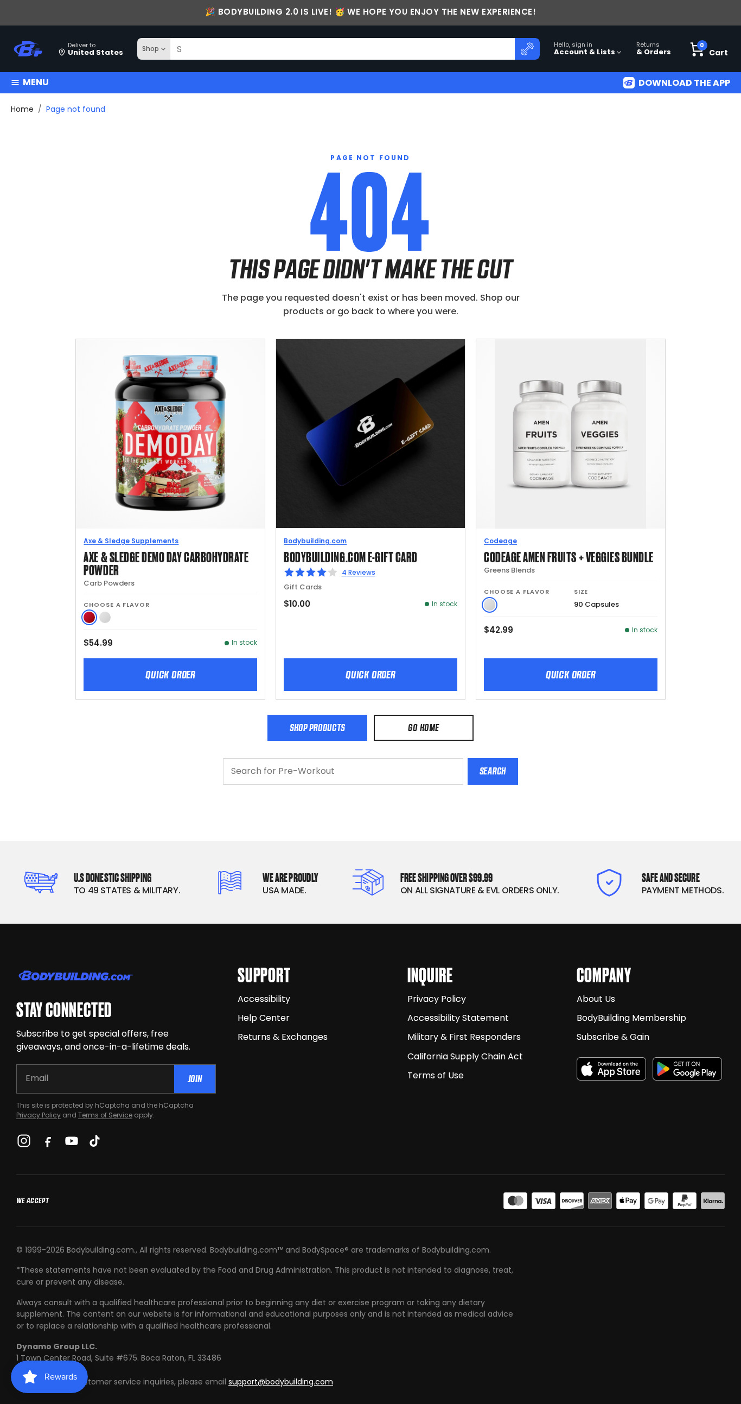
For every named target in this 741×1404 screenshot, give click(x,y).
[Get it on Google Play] (687, 1069)
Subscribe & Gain (613, 1037)
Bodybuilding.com (315, 540)
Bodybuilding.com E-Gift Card (351, 556)
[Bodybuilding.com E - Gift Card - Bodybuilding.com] (370, 433)
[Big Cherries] (89, 617)
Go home (423, 727)
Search (493, 771)
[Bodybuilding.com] (28, 49)
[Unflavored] (105, 617)
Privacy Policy (38, 1115)
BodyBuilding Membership (631, 1018)
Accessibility (264, 999)
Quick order (170, 674)
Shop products (317, 727)
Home (22, 109)
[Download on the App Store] (611, 1069)
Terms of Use (435, 1075)
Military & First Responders (464, 1037)
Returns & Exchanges (283, 1037)
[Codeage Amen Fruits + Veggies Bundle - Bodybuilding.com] (570, 433)
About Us (596, 999)
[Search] (527, 49)
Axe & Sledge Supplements (131, 540)
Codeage (500, 540)
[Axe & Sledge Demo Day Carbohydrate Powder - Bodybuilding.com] (170, 433)
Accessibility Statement (458, 1018)
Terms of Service (105, 1115)
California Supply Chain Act (465, 1056)
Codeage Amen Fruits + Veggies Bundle (569, 556)
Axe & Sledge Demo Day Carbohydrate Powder (166, 562)
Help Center (264, 1018)
